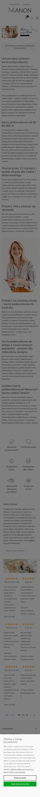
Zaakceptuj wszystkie (20, 784)
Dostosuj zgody (20, 778)
